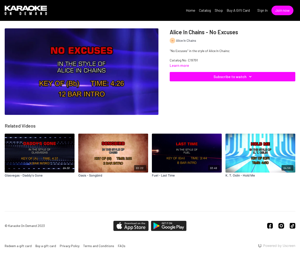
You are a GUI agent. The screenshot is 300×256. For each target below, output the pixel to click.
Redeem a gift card (18, 246)
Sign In (262, 10)
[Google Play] (169, 226)
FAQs (121, 246)
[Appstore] (131, 226)
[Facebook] (270, 226)
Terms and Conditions (98, 246)
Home (190, 10)
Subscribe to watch (230, 76)
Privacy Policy (69, 246)
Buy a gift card (45, 246)
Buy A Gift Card (238, 10)
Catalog (205, 10)
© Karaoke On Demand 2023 (25, 225)
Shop (219, 10)
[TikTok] (292, 226)
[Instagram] (281, 226)
